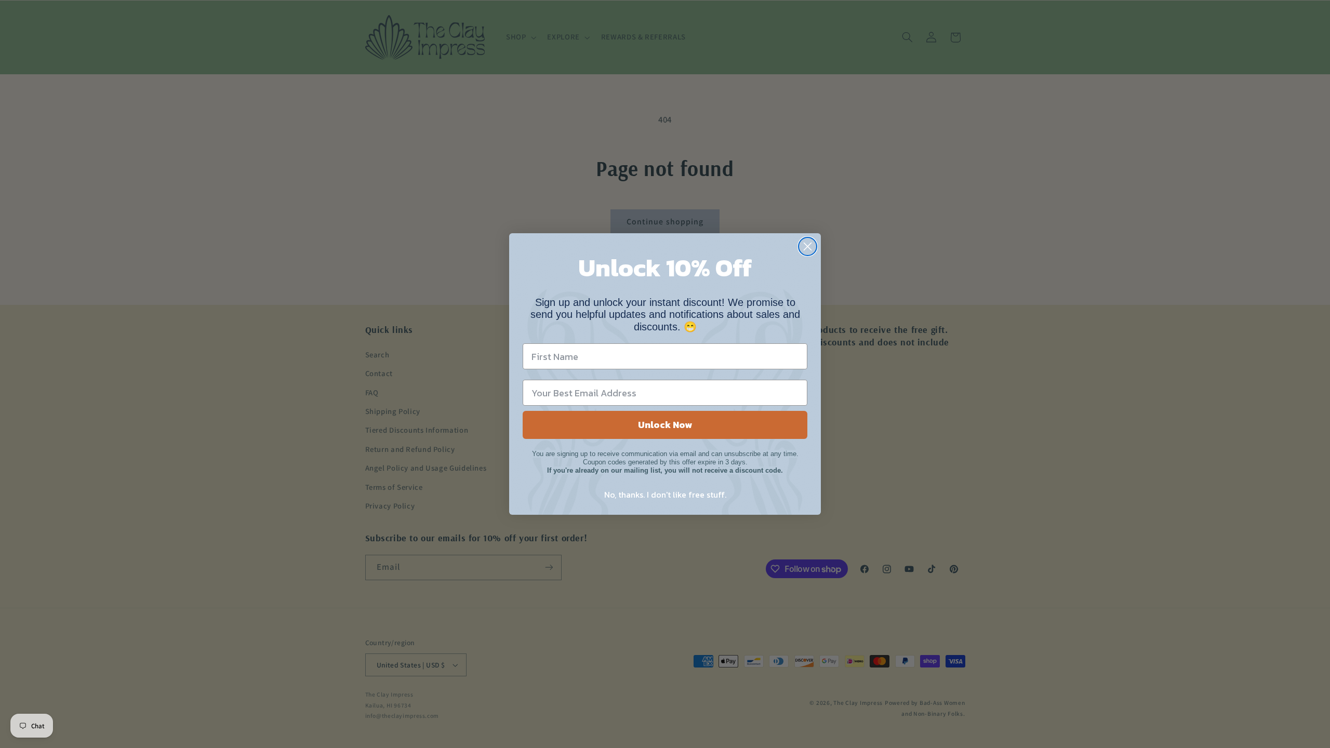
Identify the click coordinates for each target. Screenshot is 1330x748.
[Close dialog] (808, 246)
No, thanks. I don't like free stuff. (665, 494)
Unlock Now (665, 425)
